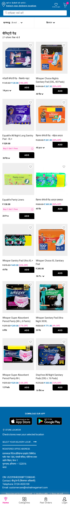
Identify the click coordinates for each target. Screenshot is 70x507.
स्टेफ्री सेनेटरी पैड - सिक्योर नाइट (15, 78)
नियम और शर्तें (57, 494)
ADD (26, 87)
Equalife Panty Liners (13, 199)
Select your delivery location (21, 6)
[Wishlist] (31, 45)
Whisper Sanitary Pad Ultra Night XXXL (49, 319)
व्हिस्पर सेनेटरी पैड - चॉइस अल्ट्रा (49, 135)
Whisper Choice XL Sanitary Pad (50, 262)
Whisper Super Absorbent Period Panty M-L (15, 377)
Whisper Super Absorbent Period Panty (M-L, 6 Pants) (16, 319)
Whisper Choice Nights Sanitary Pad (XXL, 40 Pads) (50, 80)
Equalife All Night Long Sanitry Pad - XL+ (17, 137)
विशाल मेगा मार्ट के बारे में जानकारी (19, 494)
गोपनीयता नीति (42, 494)
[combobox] (35, 13)
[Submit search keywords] (6, 12)
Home (6, 502)
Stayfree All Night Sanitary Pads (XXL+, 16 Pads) (49, 377)
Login (64, 502)
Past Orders (46, 502)
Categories (24, 502)
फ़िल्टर (49, 22)
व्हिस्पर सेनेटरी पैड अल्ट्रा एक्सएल (49, 199)
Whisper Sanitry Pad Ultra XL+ (17, 260)
